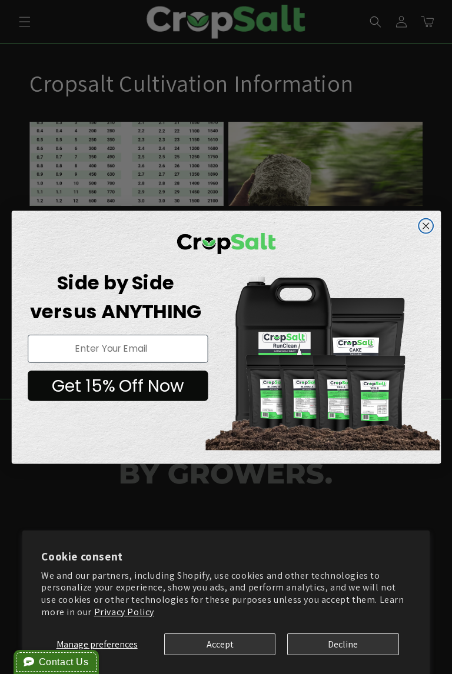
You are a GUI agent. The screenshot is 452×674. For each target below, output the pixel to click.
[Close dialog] (425, 225)
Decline (343, 644)
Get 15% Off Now (117, 385)
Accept (220, 644)
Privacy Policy (124, 612)
